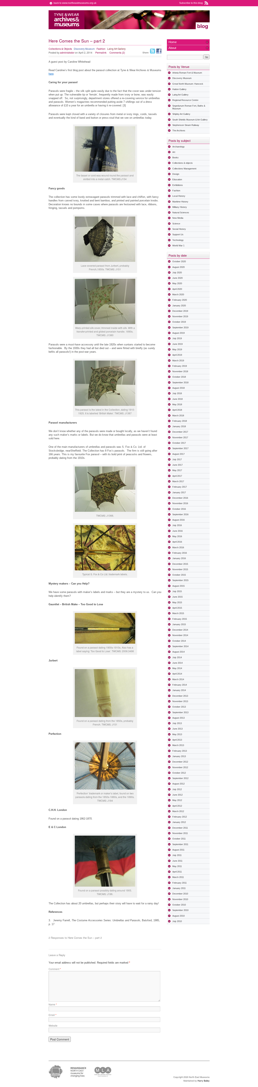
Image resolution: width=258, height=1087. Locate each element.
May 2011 (177, 866)
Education (177, 179)
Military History (179, 207)
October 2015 (179, 575)
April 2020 (177, 289)
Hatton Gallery (179, 89)
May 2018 (177, 404)
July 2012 (177, 789)
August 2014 (178, 652)
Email (52, 1015)
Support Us (177, 234)
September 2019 (180, 327)
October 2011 (179, 838)
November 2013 (180, 701)
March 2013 (178, 745)
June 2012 (177, 795)
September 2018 (180, 382)
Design (175, 174)
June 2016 (177, 531)
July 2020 (177, 272)
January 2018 (179, 426)
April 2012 (177, 806)
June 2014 (177, 663)
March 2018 (178, 415)
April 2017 (177, 476)
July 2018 (177, 393)
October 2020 (179, 261)
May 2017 (177, 470)
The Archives (178, 130)
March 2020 (178, 294)
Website (53, 1025)
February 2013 (179, 751)
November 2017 (180, 437)
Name (53, 1004)
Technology (178, 240)
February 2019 (179, 366)
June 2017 (177, 465)
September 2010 (180, 910)
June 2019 (177, 344)
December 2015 (180, 564)
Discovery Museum (84, 48)
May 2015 (177, 602)
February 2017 (179, 487)
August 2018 (178, 388)
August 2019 (178, 333)
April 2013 (177, 740)
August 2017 (178, 454)
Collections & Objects (60, 48)
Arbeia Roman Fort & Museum (187, 72)
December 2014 (180, 630)
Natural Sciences (180, 212)
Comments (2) (117, 52)
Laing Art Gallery (116, 48)
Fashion (101, 48)
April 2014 (177, 674)
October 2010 (179, 905)
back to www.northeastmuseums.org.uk (75, 3)
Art (173, 152)
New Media (177, 218)
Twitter (152, 51)
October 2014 (179, 641)
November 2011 (180, 833)
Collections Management (184, 168)
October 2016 (179, 509)
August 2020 (178, 267)
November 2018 (180, 371)
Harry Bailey (204, 1080)
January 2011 (179, 888)
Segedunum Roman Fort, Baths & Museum (188, 107)
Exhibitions (177, 185)
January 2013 (179, 756)
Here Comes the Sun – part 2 (77, 41)
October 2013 (179, 707)
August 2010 (178, 916)
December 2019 (180, 311)
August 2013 (178, 718)
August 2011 (178, 850)
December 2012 (180, 762)
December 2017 (180, 432)
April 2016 (177, 542)
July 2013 (177, 723)
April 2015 (177, 608)
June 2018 (177, 399)
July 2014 (177, 657)
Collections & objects (182, 163)
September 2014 (180, 646)
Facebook (158, 51)
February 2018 (179, 421)
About (172, 48)
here (51, 73)
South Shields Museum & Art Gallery (190, 119)
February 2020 (179, 300)
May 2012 (177, 800)
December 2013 (180, 696)
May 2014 (177, 668)
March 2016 (178, 547)
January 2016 (179, 558)
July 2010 (177, 921)
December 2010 (180, 893)
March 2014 (178, 679)
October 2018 (179, 377)
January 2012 (179, 822)
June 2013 (177, 728)
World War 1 (178, 245)
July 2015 (177, 591)
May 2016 (177, 536)
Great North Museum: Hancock (187, 84)
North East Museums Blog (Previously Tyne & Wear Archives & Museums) (67, 19)
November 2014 (180, 635)
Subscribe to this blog (191, 3)
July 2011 (177, 855)
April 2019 (177, 355)
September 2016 (180, 514)
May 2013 (177, 734)
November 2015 (180, 569)
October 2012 (179, 773)
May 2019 (177, 349)
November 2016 (180, 503)
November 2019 (180, 316)
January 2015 (179, 624)
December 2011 (180, 828)
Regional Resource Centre (185, 100)
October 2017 (179, 443)
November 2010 (180, 899)
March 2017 (178, 481)
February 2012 (179, 817)
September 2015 (180, 580)
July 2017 (177, 459)
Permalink (100, 52)
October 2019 (179, 322)
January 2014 (179, 690)
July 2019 (177, 338)
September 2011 (180, 844)
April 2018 (177, 410)
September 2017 (180, 448)
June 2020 (177, 278)
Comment (55, 969)
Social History (179, 229)
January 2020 (179, 305)
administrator (67, 52)
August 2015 (178, 586)
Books (175, 157)
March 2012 (178, 811)
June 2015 (177, 597)
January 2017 (179, 492)
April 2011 (177, 871)
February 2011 (179, 883)
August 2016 (178, 520)
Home (173, 42)
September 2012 (180, 778)
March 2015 (178, 613)
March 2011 (178, 877)
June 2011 (177, 861)
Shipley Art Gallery (181, 114)
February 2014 (179, 685)
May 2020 (177, 283)
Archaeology (178, 146)
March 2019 (178, 360)
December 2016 (180, 498)
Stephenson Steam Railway (185, 125)
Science (176, 223)
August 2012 (178, 783)
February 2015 (179, 619)
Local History (178, 196)
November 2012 (180, 767)
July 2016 (177, 525)
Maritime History (180, 201)
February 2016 (179, 553)
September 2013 (180, 712)
